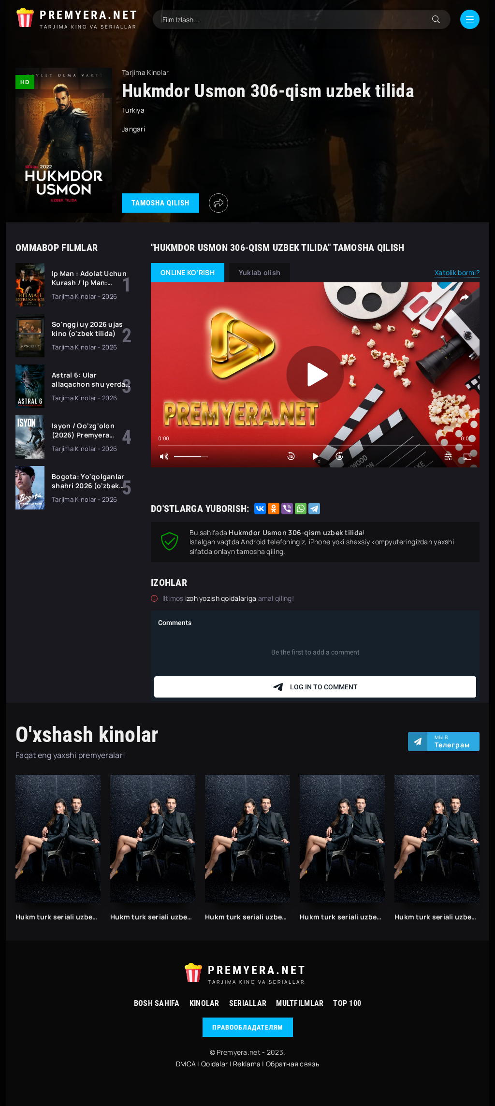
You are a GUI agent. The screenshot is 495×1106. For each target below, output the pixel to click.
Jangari (133, 128)
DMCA (186, 1063)
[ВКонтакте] (260, 508)
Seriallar (248, 1003)
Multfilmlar (299, 1003)
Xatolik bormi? (457, 272)
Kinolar (204, 1003)
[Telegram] (314, 508)
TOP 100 (347, 1003)
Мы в (452, 741)
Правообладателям (247, 1027)
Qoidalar (214, 1063)
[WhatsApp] (300, 508)
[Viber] (287, 508)
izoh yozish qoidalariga (221, 598)
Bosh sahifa (157, 1003)
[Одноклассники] (273, 508)
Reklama (247, 1063)
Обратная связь (292, 1063)
